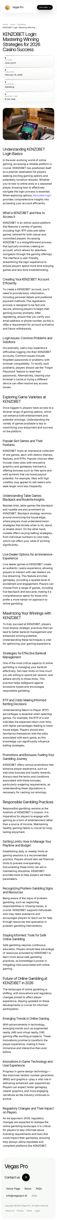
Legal (37, 1211)
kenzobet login (42, 195)
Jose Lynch (10, 63)
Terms (29, 1211)
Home (5, 24)
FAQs (39, 1188)
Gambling (22, 24)
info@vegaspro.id (16, 1195)
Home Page (13, 1188)
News (12, 24)
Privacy (20, 1211)
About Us (10, 1211)
